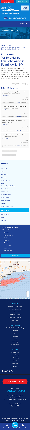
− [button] (27, 295)
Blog (2, 183)
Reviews (3, 203)
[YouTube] (9, 371)
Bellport (19, 116)
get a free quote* (15, 381)
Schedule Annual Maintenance (7, 1)
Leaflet (8, 298)
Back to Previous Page (9, 150)
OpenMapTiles (14, 298)
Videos (3, 217)
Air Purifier (15, 320)
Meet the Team (6, 194)
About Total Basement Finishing (15, 328)
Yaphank (19, 102)
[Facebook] (2, 371)
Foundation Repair (15, 312)
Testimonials (5, 210)
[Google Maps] (12, 371)
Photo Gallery (5, 197)
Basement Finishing (15, 314)
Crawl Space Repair (15, 309)
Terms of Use (14, 421)
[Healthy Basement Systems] (10, 9)
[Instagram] (7, 371)
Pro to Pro (4, 168)
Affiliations (4, 174)
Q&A (2, 171)
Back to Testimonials (9, 155)
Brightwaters (20, 145)
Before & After (5, 180)
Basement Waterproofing (15, 306)
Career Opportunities (8, 186)
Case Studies (5, 189)
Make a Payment (22, 1)
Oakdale (19, 131)
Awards (3, 177)
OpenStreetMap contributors (24, 298)
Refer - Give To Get (7, 206)
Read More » (5, 95)
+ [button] (27, 293)
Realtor (3, 220)
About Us (4, 163)
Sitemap (22, 421)
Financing (4, 192)
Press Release (5, 200)
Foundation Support (15, 317)
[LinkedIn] (5, 371)
